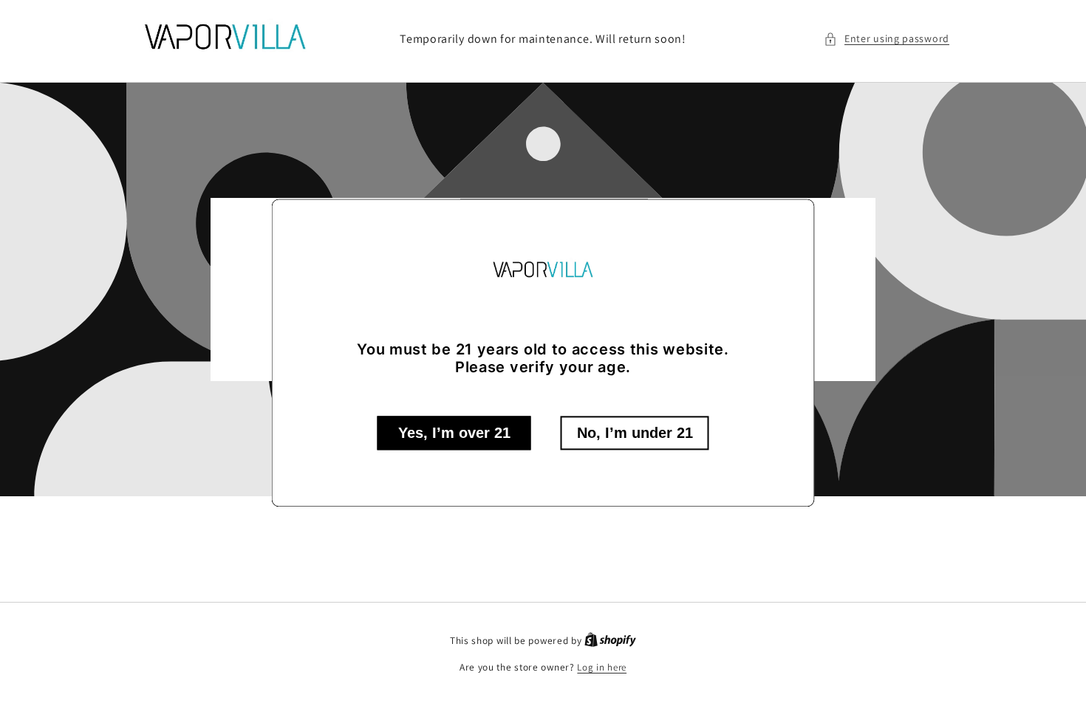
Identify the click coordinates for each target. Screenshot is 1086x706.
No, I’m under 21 (635, 433)
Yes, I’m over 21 (454, 433)
